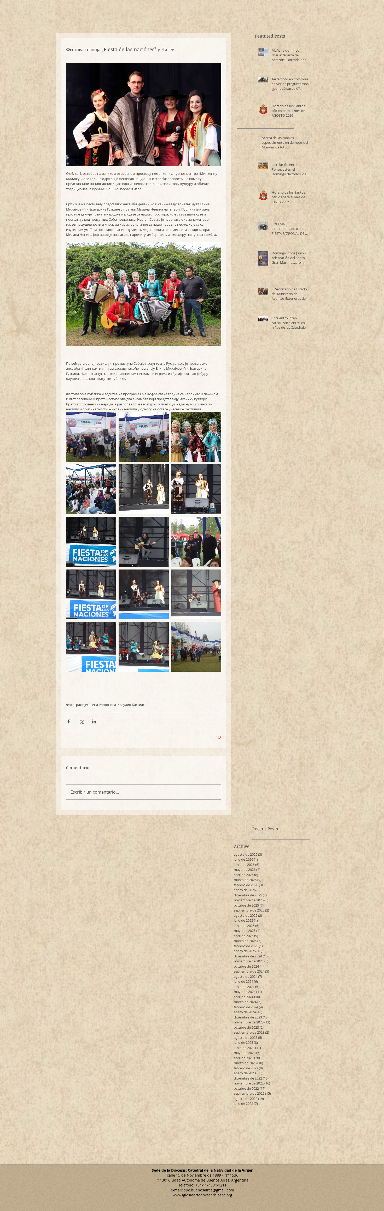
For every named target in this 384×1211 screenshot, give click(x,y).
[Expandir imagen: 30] (91, 542)
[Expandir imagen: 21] (91, 489)
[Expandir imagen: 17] (196, 542)
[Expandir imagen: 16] (143, 594)
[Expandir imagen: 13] (91, 647)
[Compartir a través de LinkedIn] (94, 721)
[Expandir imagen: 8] (91, 437)
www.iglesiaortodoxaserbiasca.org (202, 1194)
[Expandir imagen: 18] (91, 594)
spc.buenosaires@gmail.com (209, 1190)
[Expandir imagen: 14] (143, 647)
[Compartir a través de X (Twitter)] (81, 721)
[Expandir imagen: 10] (143, 437)
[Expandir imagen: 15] (196, 594)
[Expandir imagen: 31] (143, 489)
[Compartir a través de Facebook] (68, 721)
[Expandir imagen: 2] (196, 437)
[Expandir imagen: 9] (196, 647)
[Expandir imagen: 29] (196, 489)
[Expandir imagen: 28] (143, 542)
